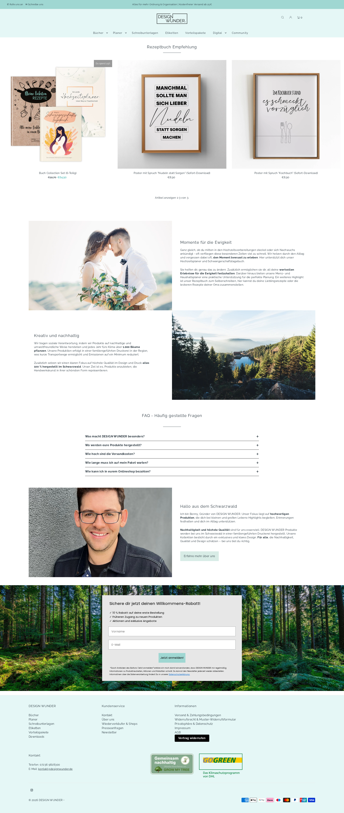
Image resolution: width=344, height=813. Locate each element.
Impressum (182, 728)
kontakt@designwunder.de (55, 769)
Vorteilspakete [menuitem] (195, 33)
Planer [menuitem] (117, 33)
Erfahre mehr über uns (199, 556)
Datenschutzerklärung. (179, 674)
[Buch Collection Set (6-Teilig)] (57, 114)
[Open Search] (282, 17)
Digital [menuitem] (217, 33)
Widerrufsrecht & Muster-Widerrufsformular (205, 719)
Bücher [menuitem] (98, 33)
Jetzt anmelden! (172, 658)
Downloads (36, 736)
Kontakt (107, 715)
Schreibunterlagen (41, 723)
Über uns (108, 719)
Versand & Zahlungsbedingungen (198, 715)
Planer (33, 719)
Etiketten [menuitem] (171, 33)
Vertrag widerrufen (192, 738)
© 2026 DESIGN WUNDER (46, 800)
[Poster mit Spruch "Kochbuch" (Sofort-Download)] (286, 114)
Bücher (34, 715)
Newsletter (109, 732)
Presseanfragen (112, 728)
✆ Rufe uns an (15, 4)
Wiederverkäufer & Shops (120, 723)
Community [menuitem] (240, 33)
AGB (178, 732)
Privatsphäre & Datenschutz (194, 723)
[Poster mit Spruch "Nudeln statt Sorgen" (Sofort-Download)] (172, 114)
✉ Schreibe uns (34, 4)
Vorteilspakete (38, 732)
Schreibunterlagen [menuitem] (145, 33)
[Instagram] (31, 790)
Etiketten (34, 728)
